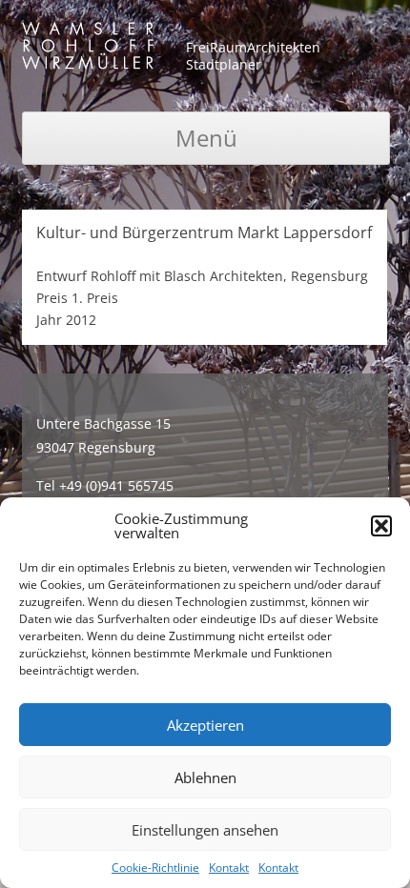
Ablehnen (205, 777)
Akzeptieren (205, 725)
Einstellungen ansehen (205, 829)
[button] (381, 525)
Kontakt (229, 867)
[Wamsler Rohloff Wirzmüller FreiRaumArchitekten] (88, 49)
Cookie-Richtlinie (155, 867)
